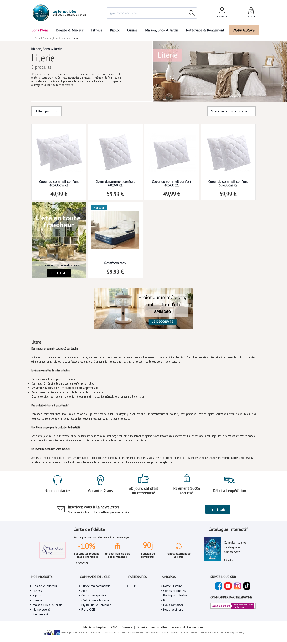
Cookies (127, 627)
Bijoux (114, 30)
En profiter (81, 563)
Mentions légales (95, 627)
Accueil (38, 38)
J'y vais (228, 560)
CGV (114, 627)
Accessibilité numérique (188, 627)
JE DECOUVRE (59, 273)
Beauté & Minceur (69, 30)
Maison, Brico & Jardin (161, 30)
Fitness (96, 30)
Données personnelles (152, 627)
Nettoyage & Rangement (205, 30)
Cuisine (132, 30)
